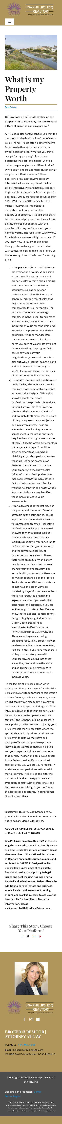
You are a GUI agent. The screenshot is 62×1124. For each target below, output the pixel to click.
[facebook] (24, 1019)
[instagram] (31, 1019)
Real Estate (10, 107)
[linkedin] (38, 1019)
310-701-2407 (26, 1045)
